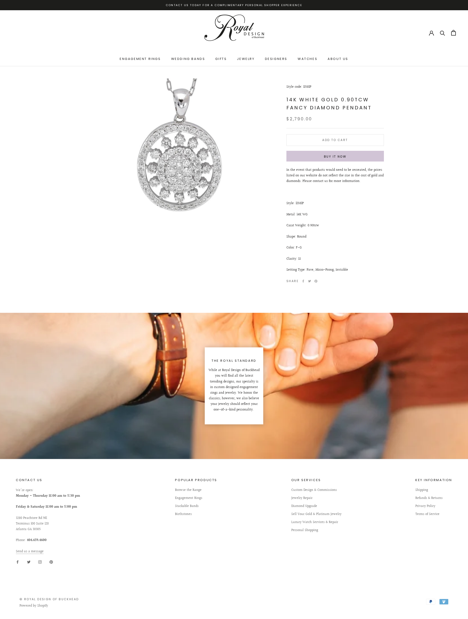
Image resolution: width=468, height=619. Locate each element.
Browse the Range (188, 490)
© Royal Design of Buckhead (49, 599)
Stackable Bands (187, 506)
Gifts (221, 59)
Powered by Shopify (34, 606)
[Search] (442, 32)
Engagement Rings (140, 59)
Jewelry (245, 59)
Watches (307, 59)
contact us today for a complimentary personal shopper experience (234, 5)
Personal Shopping (304, 530)
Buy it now (335, 156)
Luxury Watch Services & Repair (314, 522)
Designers (276, 59)
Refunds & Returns (429, 498)
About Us (338, 59)
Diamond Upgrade (304, 506)
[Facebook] (303, 281)
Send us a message (30, 551)
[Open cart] (453, 33)
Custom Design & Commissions (314, 490)
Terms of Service (427, 514)
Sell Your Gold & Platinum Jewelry (316, 514)
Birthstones (183, 514)
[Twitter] (309, 281)
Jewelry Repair (301, 498)
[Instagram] (40, 562)
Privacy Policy (425, 506)
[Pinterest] (315, 281)
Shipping (421, 490)
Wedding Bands (188, 59)
